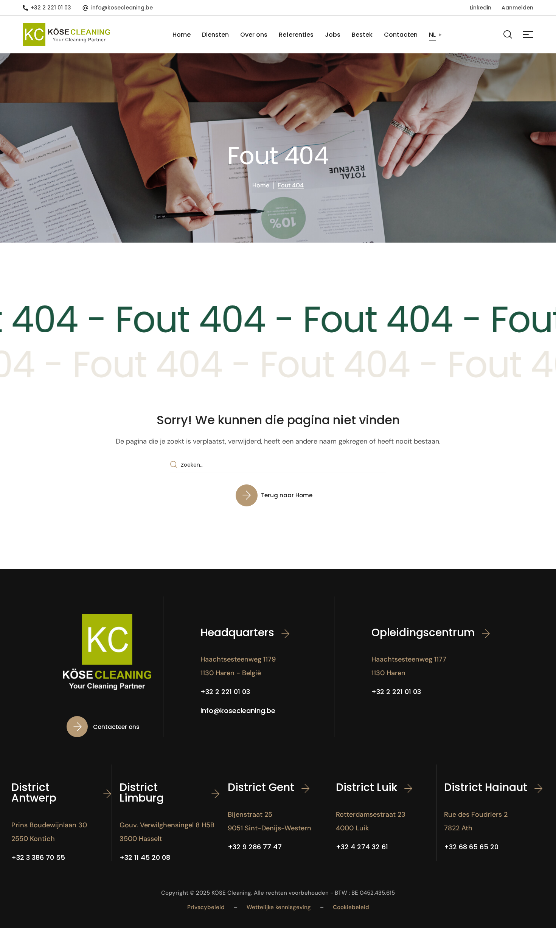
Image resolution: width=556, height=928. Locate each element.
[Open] (528, 34)
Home (260, 185)
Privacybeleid (206, 907)
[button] (47, 7)
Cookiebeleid (351, 907)
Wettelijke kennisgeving (279, 907)
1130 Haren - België (230, 672)
